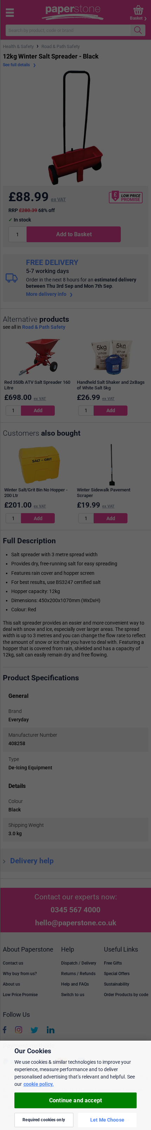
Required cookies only (43, 1119)
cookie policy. (39, 1084)
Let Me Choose (107, 1120)
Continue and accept (75, 1100)
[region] (75, 1085)
